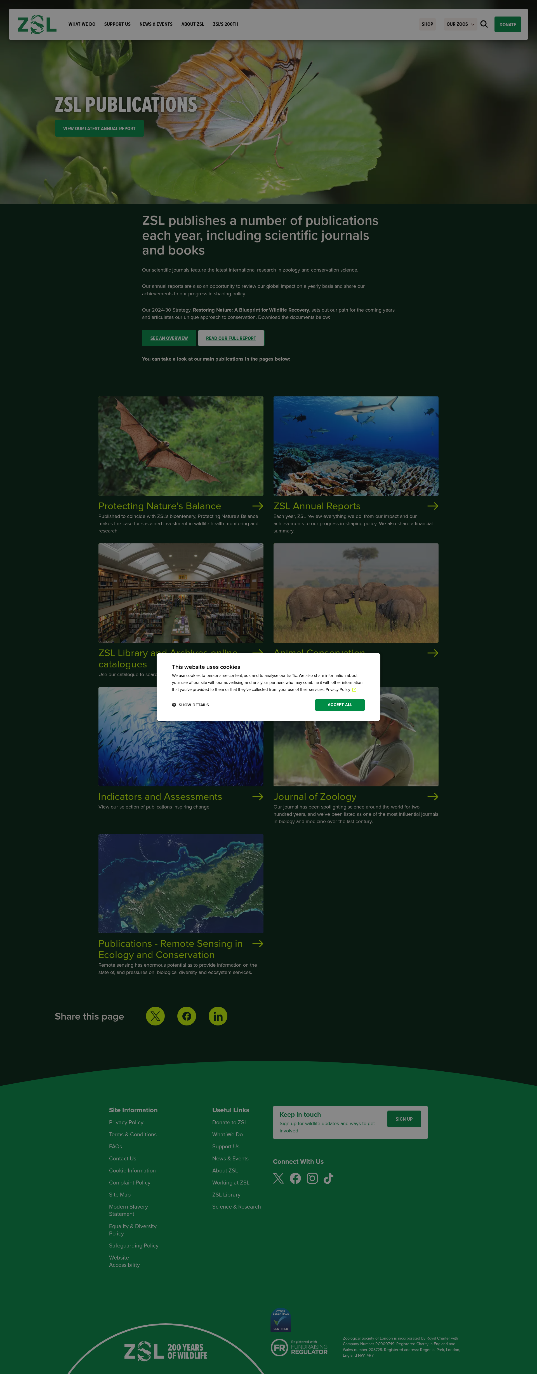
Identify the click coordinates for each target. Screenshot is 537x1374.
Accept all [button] (340, 705)
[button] (190, 705)
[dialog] (268, 687)
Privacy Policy (338, 689)
